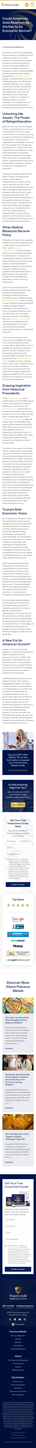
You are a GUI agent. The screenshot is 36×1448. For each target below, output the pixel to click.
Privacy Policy (12, 861)
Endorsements (18, 1363)
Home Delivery (18, 1346)
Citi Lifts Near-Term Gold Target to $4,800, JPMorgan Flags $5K (17, 1136)
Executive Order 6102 (10, 301)
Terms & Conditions (18, 1385)
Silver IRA (18, 1342)
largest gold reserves (20, 76)
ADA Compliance (18, 1395)
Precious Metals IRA (18, 1336)
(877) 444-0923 (18, 756)
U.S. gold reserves (15, 398)
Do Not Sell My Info (18, 1433)
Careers (18, 1367)
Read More (9, 1048)
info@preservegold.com (25, 1306)
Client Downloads (18, 1435)
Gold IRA (18, 1339)
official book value (9, 409)
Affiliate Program (18, 1370)
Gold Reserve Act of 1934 (19, 319)
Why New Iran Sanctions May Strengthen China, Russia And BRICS (17, 1020)
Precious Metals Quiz (18, 1349)
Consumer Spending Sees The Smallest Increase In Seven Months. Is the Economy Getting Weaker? (17, 1079)
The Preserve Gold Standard (18, 1360)
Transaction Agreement (18, 1438)
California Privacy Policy (18, 1391)
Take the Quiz (18, 805)
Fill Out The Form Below (18, 770)
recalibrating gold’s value (12, 419)
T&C (19, 861)
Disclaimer (18, 1388)
